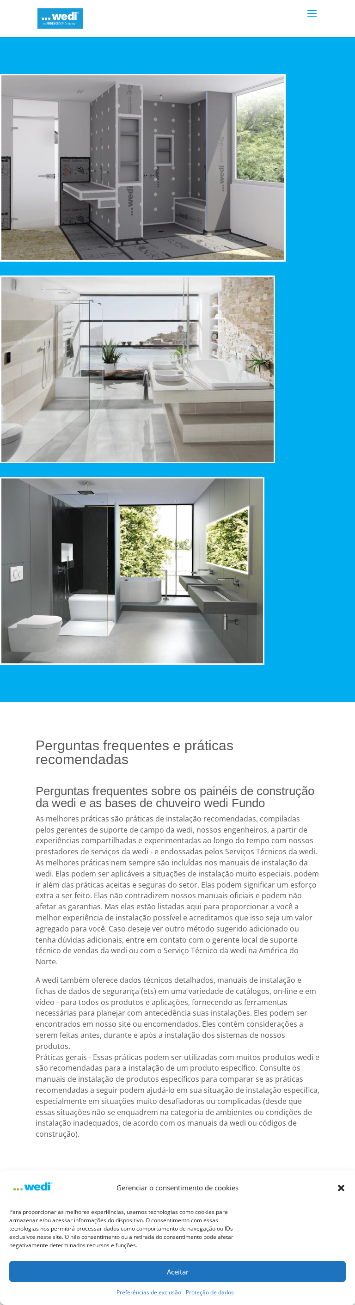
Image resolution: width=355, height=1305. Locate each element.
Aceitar (178, 1271)
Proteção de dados (210, 1292)
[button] (341, 1188)
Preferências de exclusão (148, 1292)
